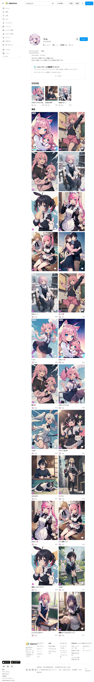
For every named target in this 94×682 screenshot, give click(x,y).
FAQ (60, 670)
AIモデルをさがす (52, 652)
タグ (38, 656)
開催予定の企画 (75, 654)
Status (80, 669)
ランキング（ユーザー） (64, 651)
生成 (71, 3)
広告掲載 (74, 670)
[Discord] (30, 670)
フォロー (83, 39)
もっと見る (58, 76)
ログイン (89, 3)
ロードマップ (87, 650)
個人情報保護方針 (48, 667)
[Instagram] (33, 670)
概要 (3, 669)
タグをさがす (52, 649)
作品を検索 (52, 646)
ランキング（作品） (63, 647)
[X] (27, 670)
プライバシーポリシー (7, 678)
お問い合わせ (5, 674)
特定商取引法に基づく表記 (62, 667)
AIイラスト (40, 646)
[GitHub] (36, 670)
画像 (42, 51)
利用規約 (4, 676)
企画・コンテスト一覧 (75, 647)
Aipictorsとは (86, 647)
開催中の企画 (75, 650)
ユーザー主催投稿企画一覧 (75, 658)
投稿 (77, 3)
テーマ (39, 651)
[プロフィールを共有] (77, 39)
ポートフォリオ (33, 51)
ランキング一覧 (64, 656)
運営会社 (39, 672)
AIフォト (39, 649)
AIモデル (39, 654)
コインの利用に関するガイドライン (47, 670)
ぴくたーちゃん (6, 671)
